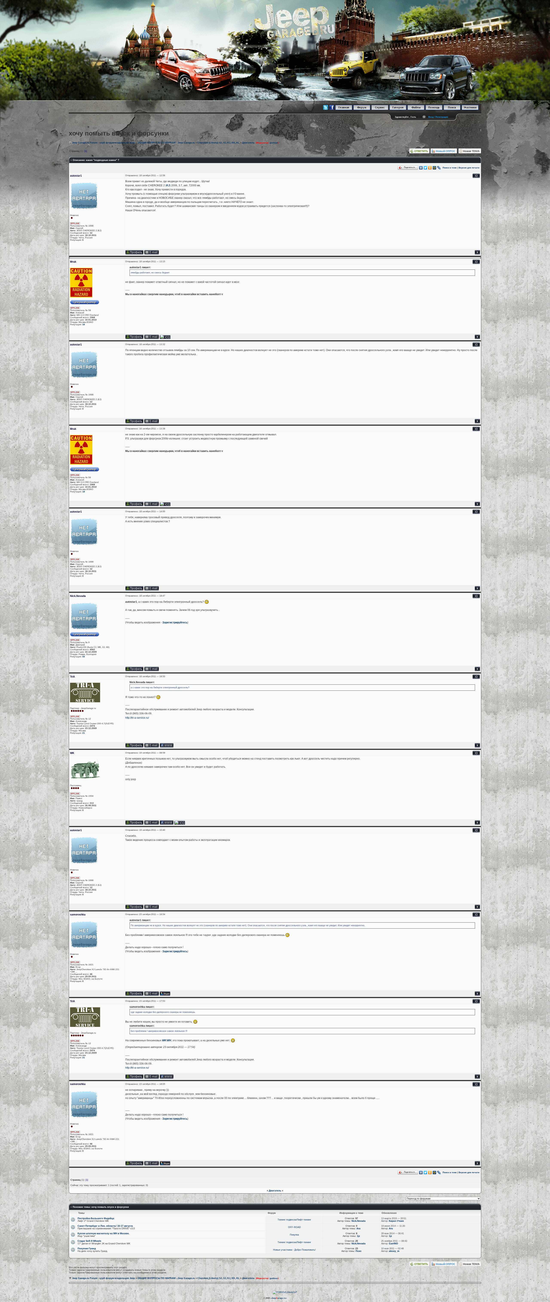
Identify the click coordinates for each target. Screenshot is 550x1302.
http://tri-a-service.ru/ (137, 717)
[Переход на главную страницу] (343, 109)
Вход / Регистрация (438, 117)
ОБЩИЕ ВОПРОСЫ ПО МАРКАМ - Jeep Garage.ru (166, 142)
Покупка (294, 1234)
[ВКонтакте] (421, 168)
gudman (274, 143)
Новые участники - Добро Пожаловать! (294, 1249)
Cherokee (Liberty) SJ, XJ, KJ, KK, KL (218, 142)
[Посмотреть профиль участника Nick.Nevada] (134, 670)
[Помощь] (434, 109)
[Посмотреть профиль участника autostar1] (134, 254)
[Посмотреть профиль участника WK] (134, 824)
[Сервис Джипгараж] (379, 109)
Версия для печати (469, 167)
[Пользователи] (470, 109)
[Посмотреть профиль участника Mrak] (134, 338)
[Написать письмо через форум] (151, 254)
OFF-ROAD (294, 1227)
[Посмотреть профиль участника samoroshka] (134, 995)
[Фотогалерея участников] (398, 109)
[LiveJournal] (439, 168)
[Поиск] (452, 109)
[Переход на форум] (361, 109)
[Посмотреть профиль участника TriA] (134, 747)
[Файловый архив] (416, 109)
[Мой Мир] (434, 168)
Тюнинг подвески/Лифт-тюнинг (294, 1219)
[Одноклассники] (430, 168)
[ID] (476, 177)
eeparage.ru (279, 1298)
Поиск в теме (450, 167)
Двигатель (248, 142)
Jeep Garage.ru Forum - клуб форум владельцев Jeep (103, 142)
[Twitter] (425, 168)
